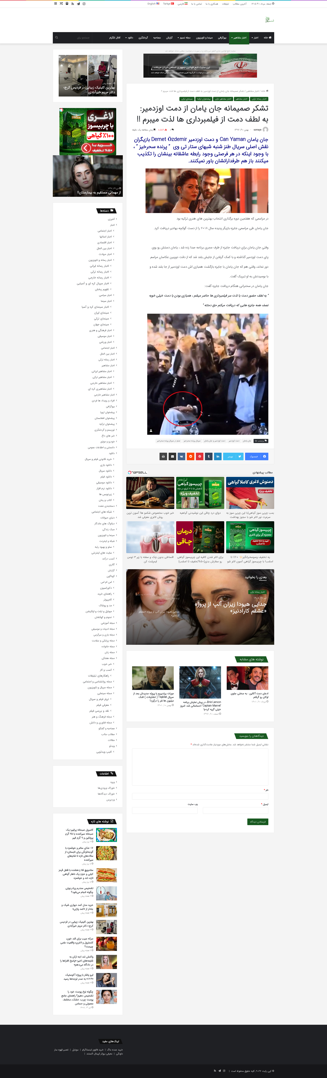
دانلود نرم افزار (104, 488)
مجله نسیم (185, 38)
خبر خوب (107, 664)
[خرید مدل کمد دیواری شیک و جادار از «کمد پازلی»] (106, 910)
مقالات (111, 740)
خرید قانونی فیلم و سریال (98, 459)
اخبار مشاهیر (240, 38)
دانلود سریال (105, 471)
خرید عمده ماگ (115, 1050)
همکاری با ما (212, 4)
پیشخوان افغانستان (105, 418)
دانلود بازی (106, 465)
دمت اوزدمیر (234, 440)
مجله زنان (110, 652)
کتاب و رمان (105, 500)
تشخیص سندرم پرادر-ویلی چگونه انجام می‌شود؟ (79, 890)
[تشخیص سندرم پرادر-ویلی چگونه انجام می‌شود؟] (106, 893)
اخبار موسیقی (105, 336)
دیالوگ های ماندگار (104, 524)
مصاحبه (157, 38)
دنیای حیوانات (107, 518)
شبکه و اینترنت (107, 541)
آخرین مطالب (239, 4)
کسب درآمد (108, 559)
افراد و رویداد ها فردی (103, 401)
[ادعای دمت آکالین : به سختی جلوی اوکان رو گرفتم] (247, 678)
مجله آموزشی (108, 623)
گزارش (169, 38)
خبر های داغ (108, 436)
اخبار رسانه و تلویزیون (100, 260)
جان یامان (247, 440)
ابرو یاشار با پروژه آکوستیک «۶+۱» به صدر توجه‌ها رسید (78, 977)
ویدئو (112, 746)
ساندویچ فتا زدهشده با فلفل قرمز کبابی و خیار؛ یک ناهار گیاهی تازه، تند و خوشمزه (76, 874)
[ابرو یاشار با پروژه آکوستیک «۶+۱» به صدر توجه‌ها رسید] (106, 980)
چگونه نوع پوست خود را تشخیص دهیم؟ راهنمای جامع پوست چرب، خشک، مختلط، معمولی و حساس (77, 998)
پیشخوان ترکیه (203, 99)
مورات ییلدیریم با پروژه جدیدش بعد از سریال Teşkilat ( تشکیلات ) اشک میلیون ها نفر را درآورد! (153, 697)
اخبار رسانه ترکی (259, 99)
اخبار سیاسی (105, 295)
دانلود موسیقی (104, 483)
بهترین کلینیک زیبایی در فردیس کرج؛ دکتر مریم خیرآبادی (76, 924)
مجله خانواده (108, 647)
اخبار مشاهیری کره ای (100, 389)
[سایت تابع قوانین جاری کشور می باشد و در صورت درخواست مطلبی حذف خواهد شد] (200, 65)
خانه (266, 38)
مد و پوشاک (105, 606)
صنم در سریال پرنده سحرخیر (168, 440)
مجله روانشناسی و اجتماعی (97, 682)
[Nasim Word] (269, 20)
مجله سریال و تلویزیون (100, 688)
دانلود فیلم (106, 477)
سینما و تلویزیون (204, 38)
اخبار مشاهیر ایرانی (102, 371)
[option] (200, 607)
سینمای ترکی (187, 99)
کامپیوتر (108, 600)
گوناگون (111, 576)
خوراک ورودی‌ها (106, 788)
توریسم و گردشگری (104, 430)
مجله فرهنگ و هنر (102, 717)
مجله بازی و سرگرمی (104, 635)
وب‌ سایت (193, 804)
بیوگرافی (222, 38)
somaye (257, 130)
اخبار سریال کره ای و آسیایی (93, 284)
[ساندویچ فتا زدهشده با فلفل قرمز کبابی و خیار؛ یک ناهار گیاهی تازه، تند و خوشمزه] (106, 875)
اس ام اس (106, 582)
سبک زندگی (108, 529)
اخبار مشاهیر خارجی (101, 383)
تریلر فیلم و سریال (99, 699)
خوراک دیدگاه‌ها (106, 794)
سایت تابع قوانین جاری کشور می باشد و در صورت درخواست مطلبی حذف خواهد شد (200, 51)
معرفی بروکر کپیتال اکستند (99, 1054)
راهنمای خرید (104, 594)
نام (266, 790)
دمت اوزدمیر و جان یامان (214, 440)
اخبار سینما (106, 301)
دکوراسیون (106, 588)
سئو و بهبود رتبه (103, 547)
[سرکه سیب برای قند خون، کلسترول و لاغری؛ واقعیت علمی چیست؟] (106, 944)
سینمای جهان (101, 325)
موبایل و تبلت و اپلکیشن (99, 611)
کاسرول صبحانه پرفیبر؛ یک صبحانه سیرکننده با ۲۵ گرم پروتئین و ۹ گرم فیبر (79, 834)
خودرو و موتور (107, 442)
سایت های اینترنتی (101, 553)
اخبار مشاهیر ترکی (223, 99)
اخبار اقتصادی (104, 243)
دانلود (130, 38)
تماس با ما (196, 4)
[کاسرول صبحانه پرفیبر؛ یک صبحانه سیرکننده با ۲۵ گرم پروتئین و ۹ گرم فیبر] (106, 835)
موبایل (75, 1050)
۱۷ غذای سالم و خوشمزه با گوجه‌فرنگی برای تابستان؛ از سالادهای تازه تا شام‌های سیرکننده (79, 854)
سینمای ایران (101, 313)
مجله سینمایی (104, 693)
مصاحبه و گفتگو (107, 729)
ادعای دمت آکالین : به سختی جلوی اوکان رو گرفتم (249, 695)
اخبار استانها (106, 237)
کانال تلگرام (114, 38)
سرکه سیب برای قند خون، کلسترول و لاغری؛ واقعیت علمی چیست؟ (90, 90)
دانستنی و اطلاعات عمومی (101, 447)
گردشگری (143, 38)
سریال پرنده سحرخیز (192, 440)
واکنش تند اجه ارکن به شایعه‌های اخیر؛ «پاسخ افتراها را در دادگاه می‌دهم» (228, 608)
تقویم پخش (102, 289)
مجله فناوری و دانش (101, 723)
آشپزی (111, 219)
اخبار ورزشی (105, 342)
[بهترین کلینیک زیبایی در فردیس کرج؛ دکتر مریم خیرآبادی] (106, 927)
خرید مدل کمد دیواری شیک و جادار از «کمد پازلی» (77, 907)
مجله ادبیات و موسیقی (103, 629)
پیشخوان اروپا (107, 412)
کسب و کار (106, 670)
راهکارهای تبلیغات (98, 676)
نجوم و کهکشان (103, 617)
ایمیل (264, 804)
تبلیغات (225, 4)
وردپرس (110, 800)
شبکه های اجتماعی (102, 512)
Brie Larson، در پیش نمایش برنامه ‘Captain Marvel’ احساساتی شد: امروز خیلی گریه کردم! (200, 705)
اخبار (256, 38)
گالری (112, 565)
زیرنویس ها (105, 494)
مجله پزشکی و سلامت (103, 641)
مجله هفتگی (108, 658)
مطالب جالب (108, 734)
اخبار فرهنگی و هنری (100, 330)
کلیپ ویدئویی (104, 752)
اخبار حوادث (105, 254)
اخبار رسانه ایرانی (99, 266)
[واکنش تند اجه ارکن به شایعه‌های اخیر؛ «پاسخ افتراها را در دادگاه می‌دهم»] (106, 962)
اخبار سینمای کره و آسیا (95, 307)
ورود (112, 782)
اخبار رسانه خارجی (98, 278)
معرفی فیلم (103, 705)
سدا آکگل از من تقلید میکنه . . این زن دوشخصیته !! (95, 190)
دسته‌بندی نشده (106, 506)
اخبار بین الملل (104, 248)
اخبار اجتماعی (105, 231)
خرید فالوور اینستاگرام (93, 1050)
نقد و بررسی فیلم (99, 711)
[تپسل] (61, 110)
